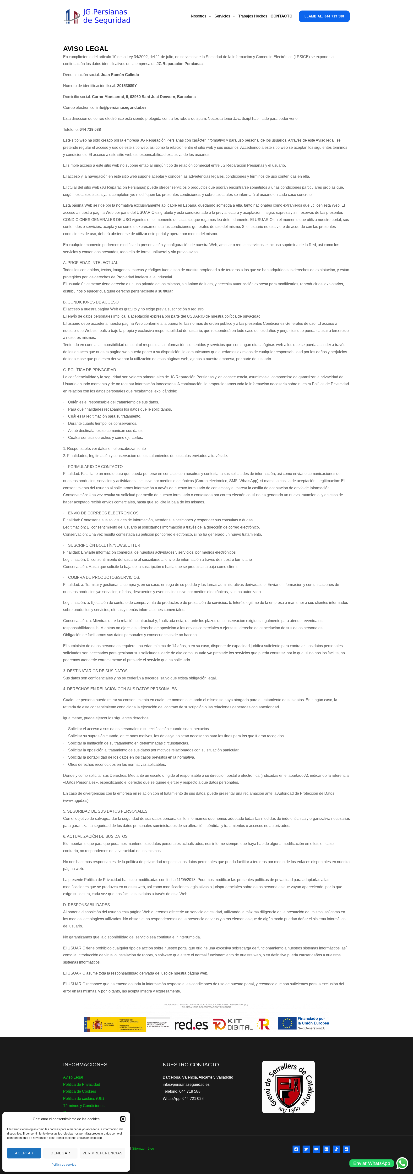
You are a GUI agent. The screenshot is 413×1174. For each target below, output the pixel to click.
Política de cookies (64, 1164)
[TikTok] (336, 1149)
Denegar (60, 1153)
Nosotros (198, 16)
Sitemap (138, 1148)
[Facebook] (296, 1149)
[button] (122, 1119)
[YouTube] (316, 1149)
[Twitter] (306, 1149)
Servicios (222, 16)
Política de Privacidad (81, 1084)
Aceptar (24, 1153)
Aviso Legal (73, 1077)
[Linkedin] (326, 1149)
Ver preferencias (102, 1153)
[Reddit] (346, 1149)
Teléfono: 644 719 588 (182, 1091)
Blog (150, 1148)
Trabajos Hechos (252, 16)
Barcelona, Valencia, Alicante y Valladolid (198, 1077)
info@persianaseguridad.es (186, 1084)
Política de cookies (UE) (83, 1099)
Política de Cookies (79, 1091)
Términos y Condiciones (83, 1106)
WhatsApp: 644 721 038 (183, 1099)
